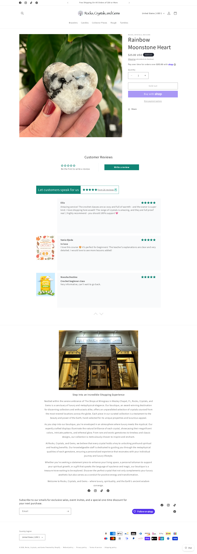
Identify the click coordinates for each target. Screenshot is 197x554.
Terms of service (96, 547)
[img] (90, 189)
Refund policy (68, 547)
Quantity (131, 70)
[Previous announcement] (68, 2)
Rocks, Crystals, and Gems (35, 547)
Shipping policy (111, 547)
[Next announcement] (129, 2)
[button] (22, 13)
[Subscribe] (68, 511)
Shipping (131, 59)
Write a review (121, 167)
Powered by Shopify (52, 547)
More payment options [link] (153, 101)
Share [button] (134, 109)
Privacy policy (81, 547)
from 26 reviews (106, 189)
